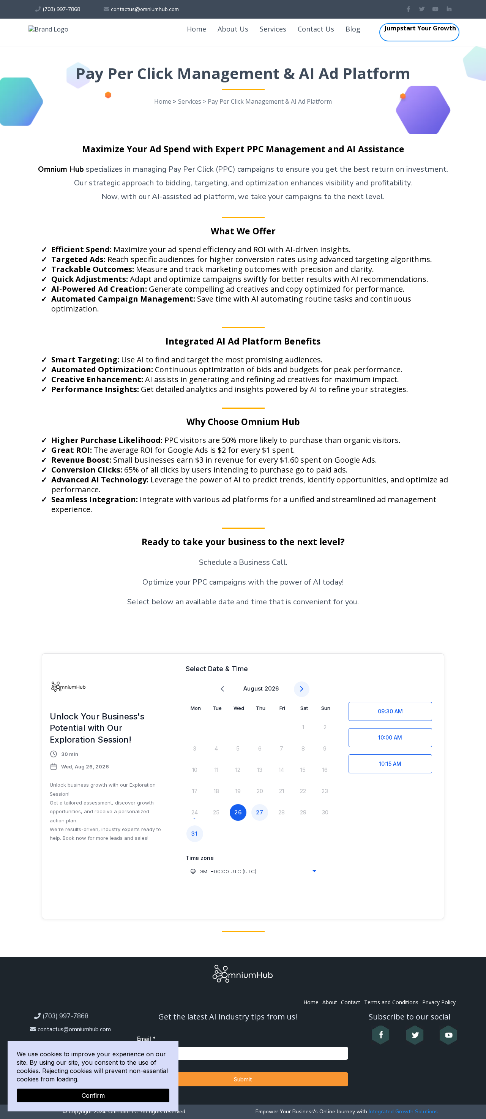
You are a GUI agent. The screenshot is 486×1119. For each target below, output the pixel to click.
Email (146, 1038)
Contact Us (316, 28)
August (253, 688)
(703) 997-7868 (65, 1016)
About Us (233, 28)
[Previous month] (222, 689)
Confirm (93, 1095)
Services (273, 28)
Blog (353, 28)
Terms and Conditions (391, 1002)
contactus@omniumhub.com (74, 1029)
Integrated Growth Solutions (402, 1111)
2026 (272, 688)
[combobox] (254, 871)
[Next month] (301, 689)
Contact (350, 1002)
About (329, 1002)
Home (196, 28)
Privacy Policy (439, 1002)
